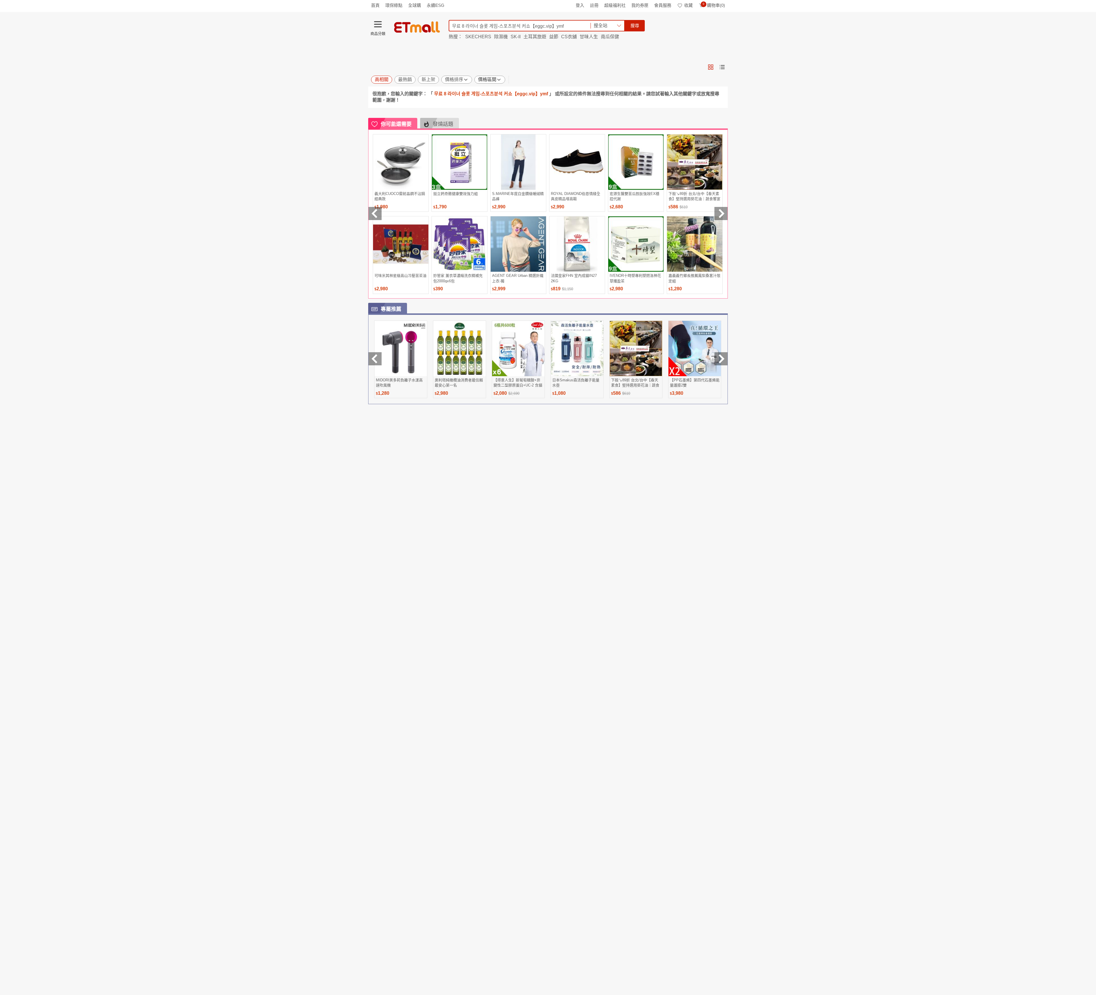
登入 (580, 5)
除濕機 (501, 36)
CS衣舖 (569, 36)
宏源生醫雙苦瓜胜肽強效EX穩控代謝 (634, 196)
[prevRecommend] (375, 213)
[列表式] (722, 67)
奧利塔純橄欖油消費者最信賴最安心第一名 (459, 382)
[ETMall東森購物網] (417, 27)
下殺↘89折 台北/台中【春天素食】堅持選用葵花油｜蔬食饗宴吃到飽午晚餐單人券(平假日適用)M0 (694, 196)
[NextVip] (721, 358)
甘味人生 (589, 36)
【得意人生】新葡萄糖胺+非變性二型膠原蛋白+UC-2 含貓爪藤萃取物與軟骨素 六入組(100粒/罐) (517, 382)
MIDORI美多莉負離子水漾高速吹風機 (399, 382)
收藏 (688, 5)
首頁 (375, 5)
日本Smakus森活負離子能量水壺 (575, 382)
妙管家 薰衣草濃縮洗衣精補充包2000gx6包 (458, 278)
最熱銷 (405, 79)
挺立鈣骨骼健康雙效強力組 (455, 194)
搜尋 (634, 25)
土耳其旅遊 (534, 36)
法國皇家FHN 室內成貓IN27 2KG (574, 278)
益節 (553, 36)
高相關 (381, 79)
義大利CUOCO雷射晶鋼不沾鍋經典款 (399, 196)
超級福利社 (615, 5)
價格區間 (487, 79)
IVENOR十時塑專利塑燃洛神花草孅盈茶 (635, 278)
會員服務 (662, 5)
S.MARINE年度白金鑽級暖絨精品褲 (518, 196)
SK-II (516, 36)
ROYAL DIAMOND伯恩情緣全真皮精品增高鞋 (575, 196)
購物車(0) (714, 5)
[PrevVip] (375, 358)
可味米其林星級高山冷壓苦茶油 (400, 275)
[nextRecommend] (721, 213)
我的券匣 (639, 5)
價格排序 (454, 79)
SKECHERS (478, 36)
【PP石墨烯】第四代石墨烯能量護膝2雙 (695, 382)
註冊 (594, 5)
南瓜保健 (610, 36)
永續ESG (435, 5)
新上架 (428, 79)
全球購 (414, 5)
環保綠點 (393, 5)
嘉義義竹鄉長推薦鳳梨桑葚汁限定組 (694, 278)
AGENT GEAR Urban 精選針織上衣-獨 (517, 278)
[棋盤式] (710, 67)
